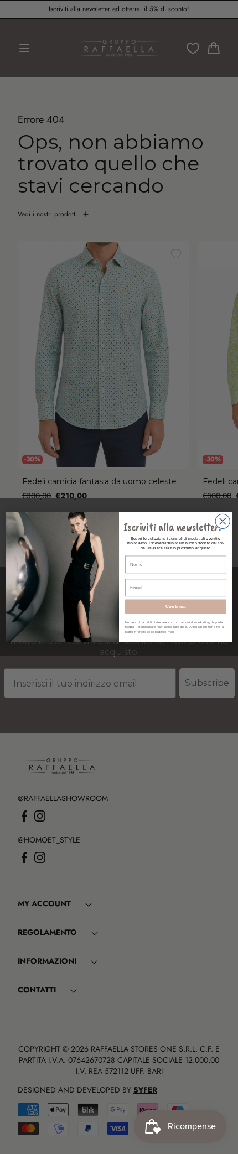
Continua (175, 606)
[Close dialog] (222, 521)
